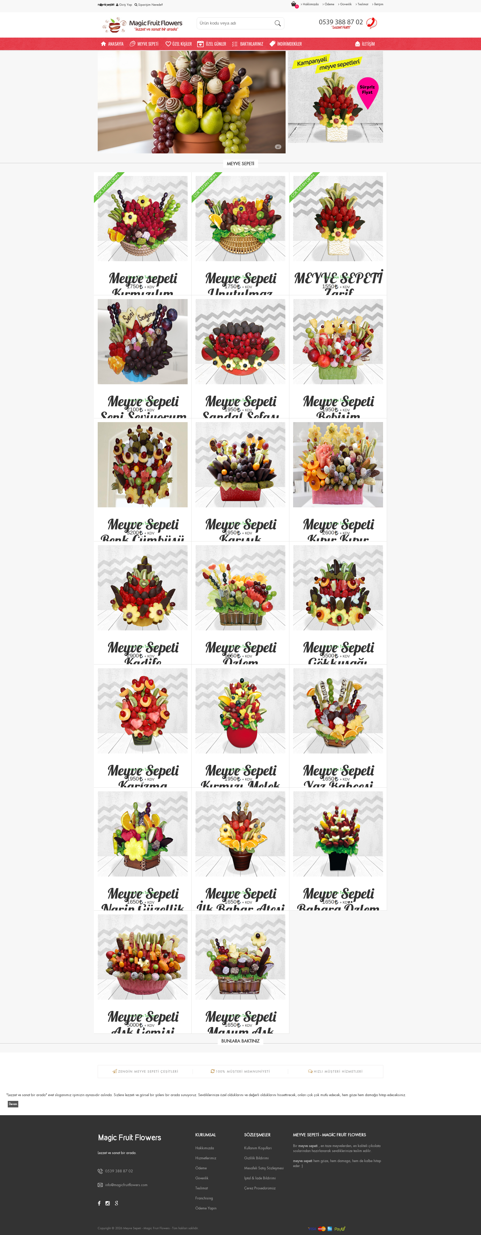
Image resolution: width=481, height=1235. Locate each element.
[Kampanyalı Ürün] (335, 97)
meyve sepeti (106, 5)
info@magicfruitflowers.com (126, 1185)
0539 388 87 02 (119, 1171)
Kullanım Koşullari (258, 1148)
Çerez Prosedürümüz (260, 1188)
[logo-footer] (143, 1138)
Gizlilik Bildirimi (256, 1158)
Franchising (204, 1198)
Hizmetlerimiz (205, 1158)
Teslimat (201, 1188)
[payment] (335, 1228)
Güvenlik (201, 1178)
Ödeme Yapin (205, 1208)
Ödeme (201, 1168)
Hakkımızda (204, 1148)
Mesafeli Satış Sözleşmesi (264, 1168)
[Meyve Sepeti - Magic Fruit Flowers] (144, 25)
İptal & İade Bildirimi (260, 1178)
